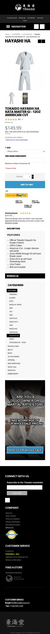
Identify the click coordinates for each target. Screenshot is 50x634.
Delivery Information (13, 522)
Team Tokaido (11, 516)
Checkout (40, 18)
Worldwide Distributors (14, 573)
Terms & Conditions (13, 519)
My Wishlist (31, 18)
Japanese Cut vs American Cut (17, 557)
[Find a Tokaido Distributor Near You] (15, 578)
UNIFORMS (16, 34)
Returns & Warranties (13, 560)
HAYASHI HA (27, 34)
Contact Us (10, 551)
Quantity (19, 177)
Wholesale (22, 18)
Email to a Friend (28, 206)
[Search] (36, 26)
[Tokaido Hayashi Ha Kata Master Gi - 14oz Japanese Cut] (39, 41)
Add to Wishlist (19, 202)
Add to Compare (36, 202)
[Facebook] (7, 500)
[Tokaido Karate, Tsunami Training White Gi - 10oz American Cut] (43, 41)
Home (7, 34)
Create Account (12, 18)
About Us (9, 513)
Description (13, 228)
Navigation (18, 26)
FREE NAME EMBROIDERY (15, 156)
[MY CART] (42, 26)
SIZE (7, 147)
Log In (25, 20)
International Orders (13, 525)
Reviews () (9, 122)
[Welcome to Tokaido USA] (25, 7)
